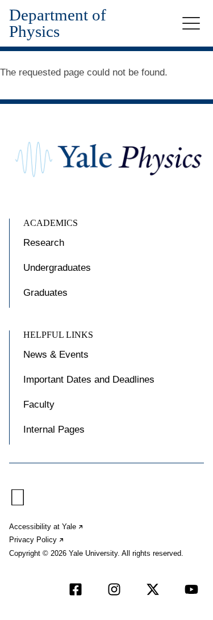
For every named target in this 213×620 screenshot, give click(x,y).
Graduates (45, 292)
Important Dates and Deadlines (88, 379)
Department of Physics (57, 23)
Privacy (37, 539)
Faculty (39, 404)
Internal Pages (54, 429)
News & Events (56, 354)
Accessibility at (46, 526)
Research (43, 242)
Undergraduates (57, 267)
